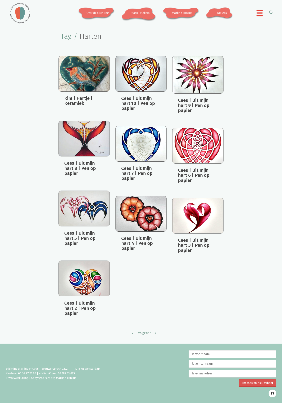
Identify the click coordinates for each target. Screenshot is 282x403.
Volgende (145, 333)
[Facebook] (272, 393)
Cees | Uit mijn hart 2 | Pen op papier (80, 308)
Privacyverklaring (17, 378)
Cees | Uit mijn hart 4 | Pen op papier (137, 243)
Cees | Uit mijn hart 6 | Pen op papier (193, 175)
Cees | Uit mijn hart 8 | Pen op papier (80, 168)
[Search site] (271, 13)
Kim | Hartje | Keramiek (78, 101)
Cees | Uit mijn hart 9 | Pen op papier (193, 105)
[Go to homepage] (20, 13)
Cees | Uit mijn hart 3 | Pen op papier (193, 245)
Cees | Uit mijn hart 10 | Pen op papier (138, 103)
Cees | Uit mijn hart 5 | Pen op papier (80, 238)
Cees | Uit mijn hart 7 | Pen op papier (137, 173)
